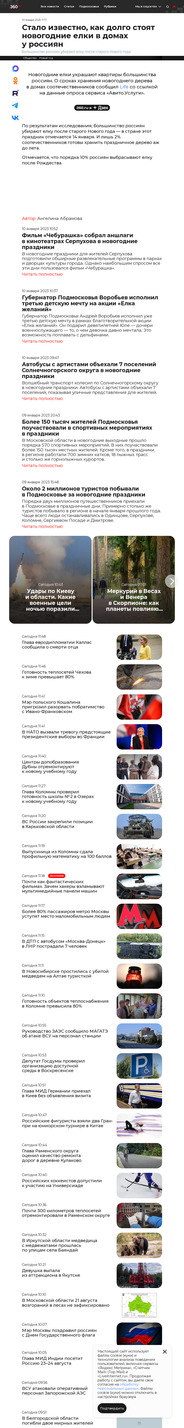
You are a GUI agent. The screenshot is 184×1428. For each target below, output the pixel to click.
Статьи (69, 6)
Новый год (46, 58)
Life (125, 87)
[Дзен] (92, 108)
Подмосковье (89, 6)
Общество (30, 58)
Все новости (50, 6)
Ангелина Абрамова (59, 218)
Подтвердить (112, 1408)
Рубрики (110, 6)
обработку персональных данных (118, 1386)
